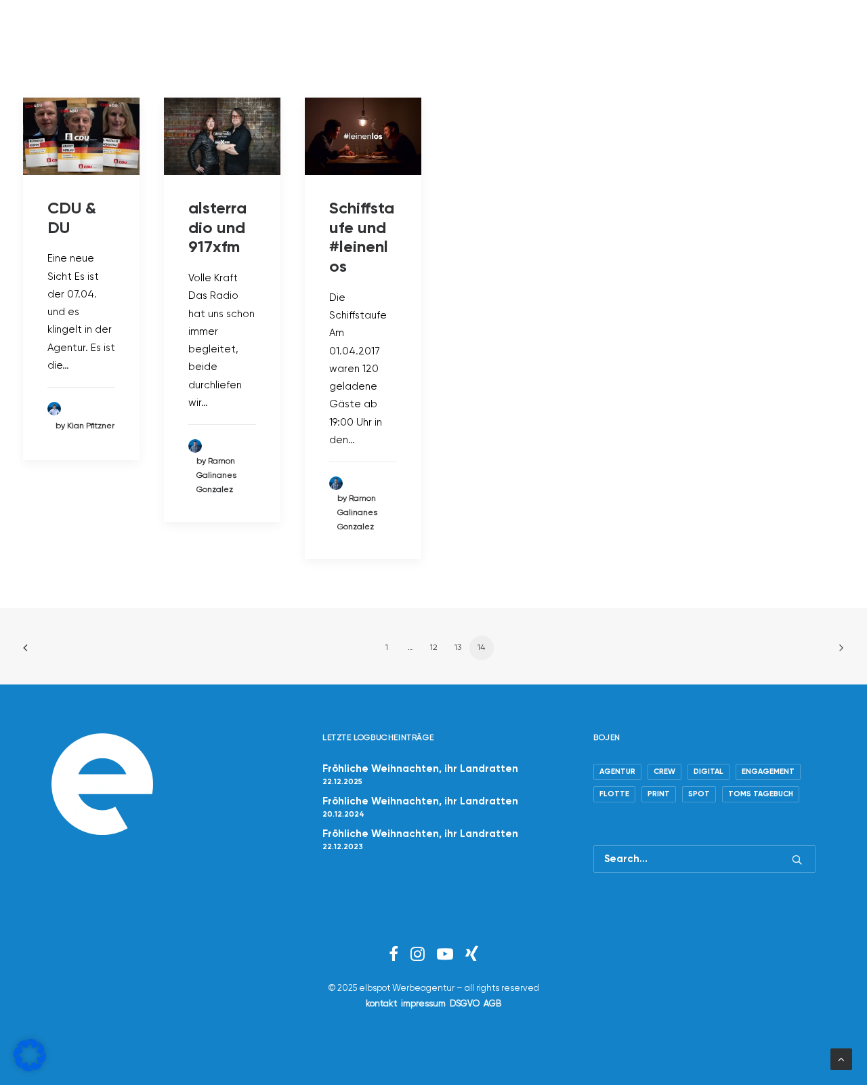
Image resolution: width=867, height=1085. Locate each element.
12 (434, 648)
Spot (699, 794)
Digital (708, 771)
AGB (492, 1004)
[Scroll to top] (841, 1059)
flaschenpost (619, 34)
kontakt (381, 1004)
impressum (423, 1004)
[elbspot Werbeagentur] (81, 33)
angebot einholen (314, 34)
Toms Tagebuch (760, 794)
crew (222, 34)
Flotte (614, 794)
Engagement (768, 771)
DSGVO (465, 1004)
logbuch (531, 34)
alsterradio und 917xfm (217, 228)
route (409, 34)
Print (659, 794)
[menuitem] (222, 33)
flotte (466, 34)
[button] (768, 33)
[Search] (704, 859)
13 (457, 648)
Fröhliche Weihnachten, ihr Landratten (420, 769)
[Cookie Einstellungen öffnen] (30, 1068)
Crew (664, 771)
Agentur (617, 771)
